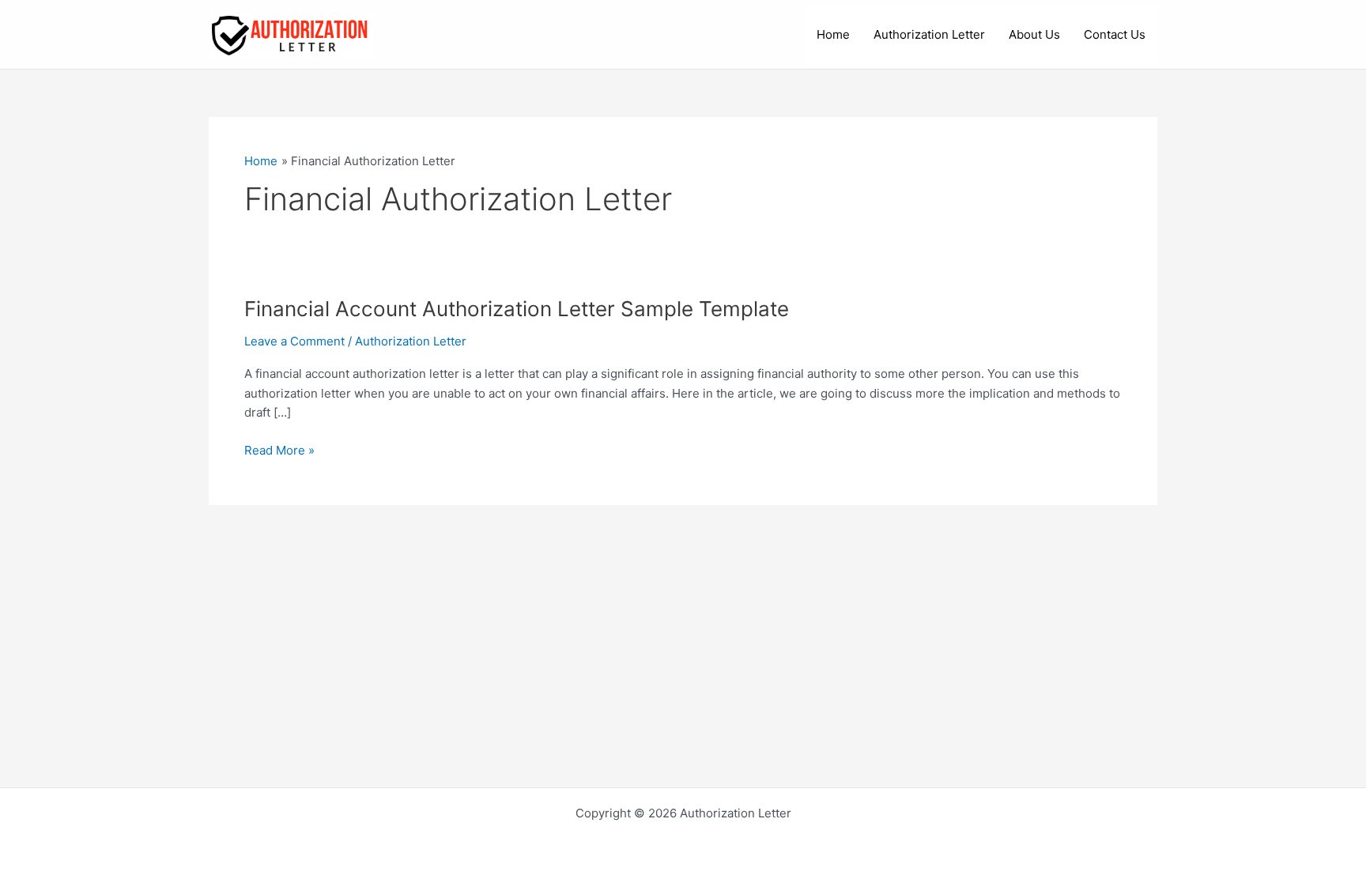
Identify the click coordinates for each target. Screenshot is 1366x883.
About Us (1034, 34)
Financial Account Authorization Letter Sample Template (516, 308)
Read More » (279, 451)
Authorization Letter (929, 34)
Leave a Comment (294, 341)
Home (833, 34)
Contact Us (1114, 34)
